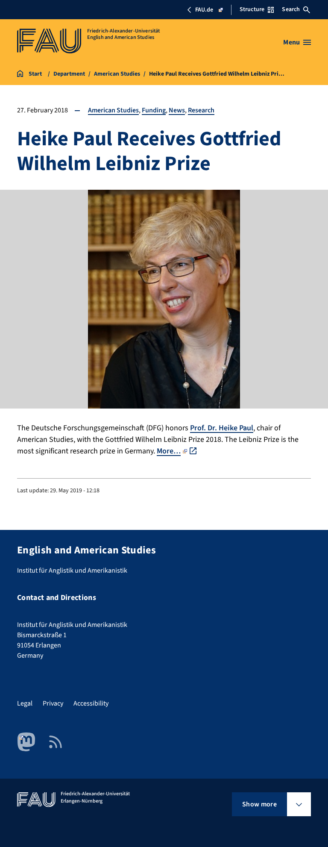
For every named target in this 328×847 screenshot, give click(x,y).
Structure (252, 9)
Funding (154, 110)
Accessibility (90, 703)
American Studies (113, 110)
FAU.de (204, 10)
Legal (24, 703)
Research (201, 110)
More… (169, 451)
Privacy (53, 703)
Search (291, 9)
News (177, 110)
